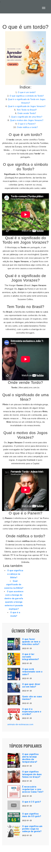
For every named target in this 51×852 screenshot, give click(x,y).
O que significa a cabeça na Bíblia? (15, 574)
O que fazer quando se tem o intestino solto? (31, 642)
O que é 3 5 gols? (31, 802)
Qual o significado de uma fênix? (26, 117)
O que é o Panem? (27, 124)
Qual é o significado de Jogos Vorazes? (27, 106)
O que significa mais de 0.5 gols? (31, 815)
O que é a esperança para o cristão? (31, 711)
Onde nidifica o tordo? (27, 127)
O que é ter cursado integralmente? (30, 657)
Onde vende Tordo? (26, 113)
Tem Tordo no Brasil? (27, 110)
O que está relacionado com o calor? (32, 671)
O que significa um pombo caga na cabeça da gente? (32, 829)
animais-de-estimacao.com (20, 724)
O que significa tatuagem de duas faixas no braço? (32, 774)
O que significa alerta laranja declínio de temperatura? (30, 758)
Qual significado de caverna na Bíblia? (13, 584)
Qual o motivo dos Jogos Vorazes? (26, 120)
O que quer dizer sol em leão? (31, 685)
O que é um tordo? (27, 92)
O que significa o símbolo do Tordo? (27, 96)
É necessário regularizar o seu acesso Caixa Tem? (33, 789)
